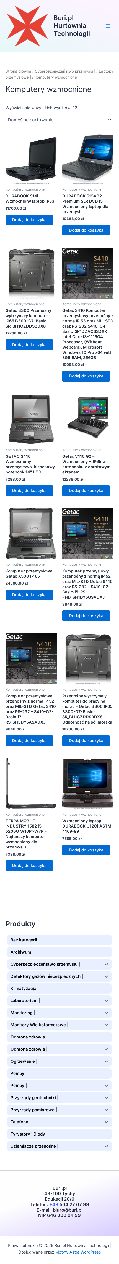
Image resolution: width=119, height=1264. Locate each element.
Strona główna (18, 71)
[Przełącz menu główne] (107, 25)
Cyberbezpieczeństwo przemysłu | (65, 71)
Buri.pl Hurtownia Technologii (71, 26)
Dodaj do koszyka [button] (29, 219)
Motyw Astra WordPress (78, 1252)
